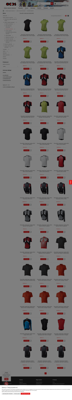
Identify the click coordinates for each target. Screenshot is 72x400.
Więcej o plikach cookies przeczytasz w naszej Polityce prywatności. (13, 391)
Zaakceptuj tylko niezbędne (8, 393)
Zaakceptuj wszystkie (25, 393)
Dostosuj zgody (17, 393)
